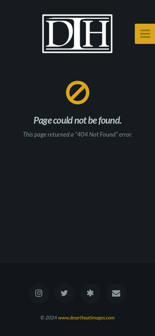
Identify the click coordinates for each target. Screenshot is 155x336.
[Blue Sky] (90, 293)
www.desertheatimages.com (86, 317)
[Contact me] (116, 293)
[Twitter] (64, 293)
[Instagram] (39, 293)
